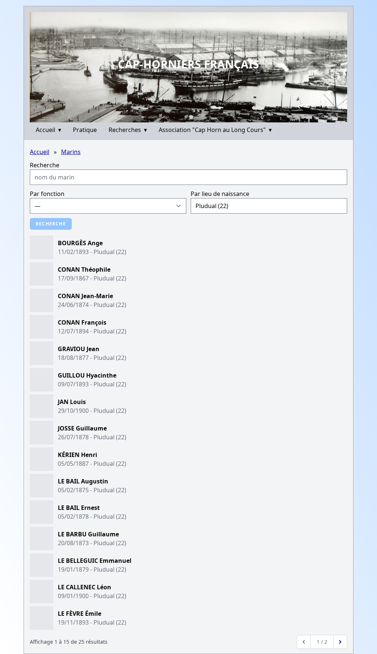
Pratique (85, 130)
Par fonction (47, 194)
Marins (71, 152)
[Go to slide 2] (191, 117)
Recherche (44, 165)
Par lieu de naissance (220, 194)
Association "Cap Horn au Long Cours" (215, 130)
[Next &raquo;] (340, 642)
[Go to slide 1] (185, 116)
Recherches (128, 130)
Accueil (48, 130)
